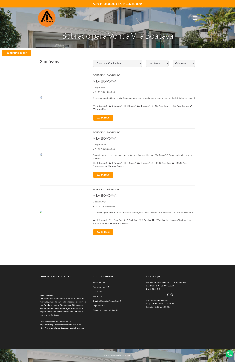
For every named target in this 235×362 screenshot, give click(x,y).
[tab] (117, 344)
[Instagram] (172, 294)
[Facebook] (168, 294)
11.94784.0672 (132, 3)
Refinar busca (18, 53)
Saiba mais (103, 118)
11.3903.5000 (108, 3)
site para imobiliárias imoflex (117, 355)
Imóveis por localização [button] (51, 344)
